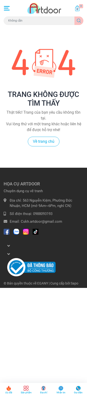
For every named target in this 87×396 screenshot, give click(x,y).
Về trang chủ (43, 141)
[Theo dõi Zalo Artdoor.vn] (16, 231)
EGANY (42, 283)
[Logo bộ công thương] (31, 267)
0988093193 (42, 214)
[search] (78, 20)
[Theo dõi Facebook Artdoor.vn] (6, 231)
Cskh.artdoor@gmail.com (41, 221)
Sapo (74, 283)
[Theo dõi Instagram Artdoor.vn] (26, 231)
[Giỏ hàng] (77, 8)
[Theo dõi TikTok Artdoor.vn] (35, 231)
